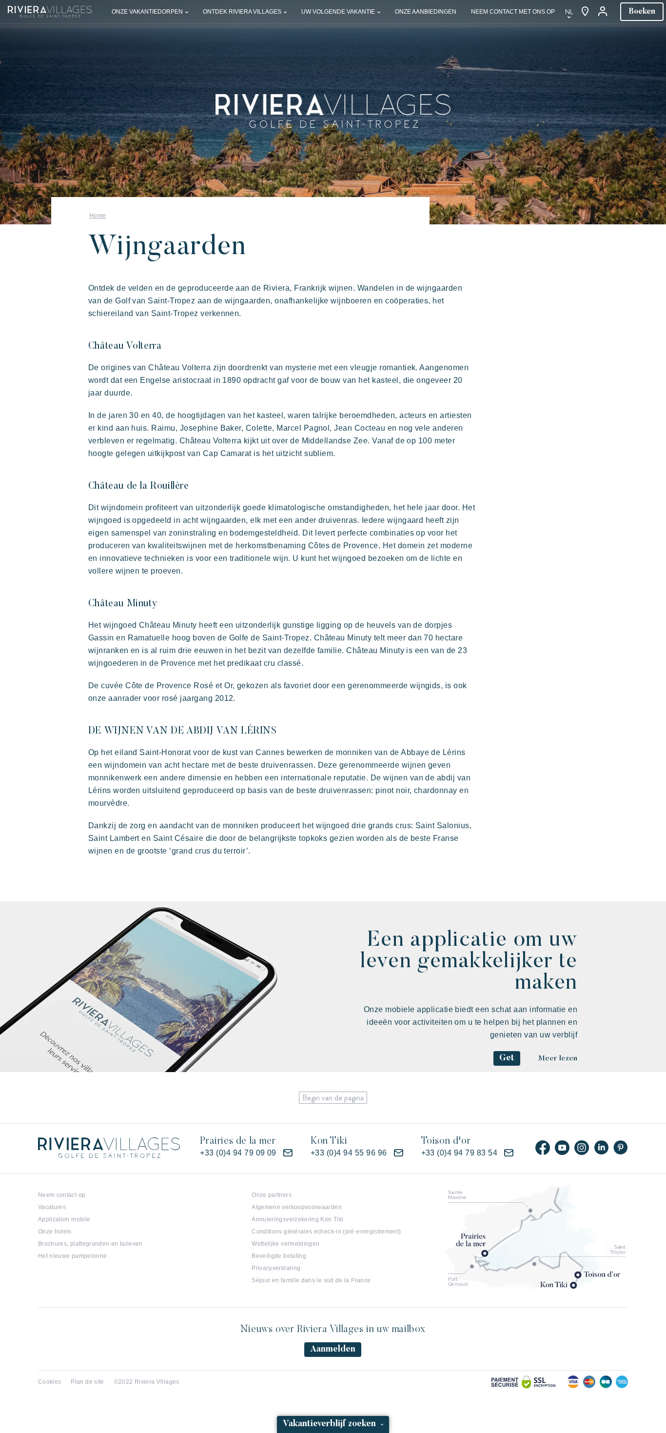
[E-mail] (287, 1153)
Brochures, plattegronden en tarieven (90, 1243)
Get (506, 1058)
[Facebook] (542, 1147)
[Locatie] (585, 11)
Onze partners (272, 1195)
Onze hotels (55, 1231)
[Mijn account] (603, 11)
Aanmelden (332, 1349)
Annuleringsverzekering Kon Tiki (297, 1219)
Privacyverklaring (276, 1268)
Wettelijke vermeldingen (285, 1243)
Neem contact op (61, 1195)
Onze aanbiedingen (425, 11)
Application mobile (64, 1219)
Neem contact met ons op (513, 11)
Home (97, 215)
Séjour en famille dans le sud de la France (311, 1280)
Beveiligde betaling (279, 1256)
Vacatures (52, 1207)
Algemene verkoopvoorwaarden (297, 1207)
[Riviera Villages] (50, 11)
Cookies (49, 1381)
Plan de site (87, 1381)
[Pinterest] (620, 1147)
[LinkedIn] (601, 1147)
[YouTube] (562, 1147)
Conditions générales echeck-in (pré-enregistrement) (326, 1231)
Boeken (641, 12)
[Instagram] (581, 1147)
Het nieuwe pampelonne (72, 1256)
